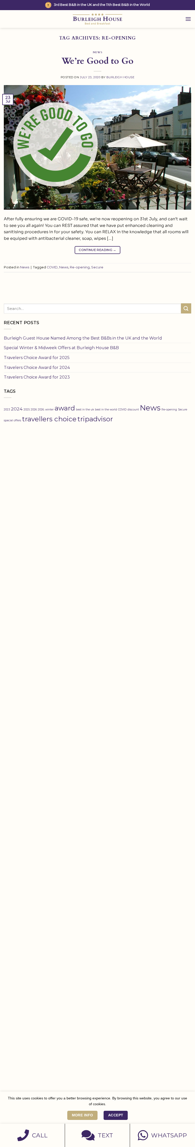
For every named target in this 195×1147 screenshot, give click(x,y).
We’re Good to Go (97, 61)
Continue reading (97, 250)
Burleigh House (120, 77)
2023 (7, 409)
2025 (27, 409)
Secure (97, 267)
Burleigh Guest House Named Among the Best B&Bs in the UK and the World (83, 338)
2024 (17, 408)
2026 (34, 409)
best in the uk (85, 409)
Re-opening (80, 267)
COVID (52, 267)
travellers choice (49, 419)
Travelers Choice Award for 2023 (37, 377)
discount (133, 409)
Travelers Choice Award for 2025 (37, 357)
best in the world (106, 409)
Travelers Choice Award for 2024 (37, 367)
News (97, 52)
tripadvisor (95, 419)
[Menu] (188, 19)
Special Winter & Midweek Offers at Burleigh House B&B (61, 347)
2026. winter (46, 409)
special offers (12, 420)
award (65, 408)
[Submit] (186, 308)
